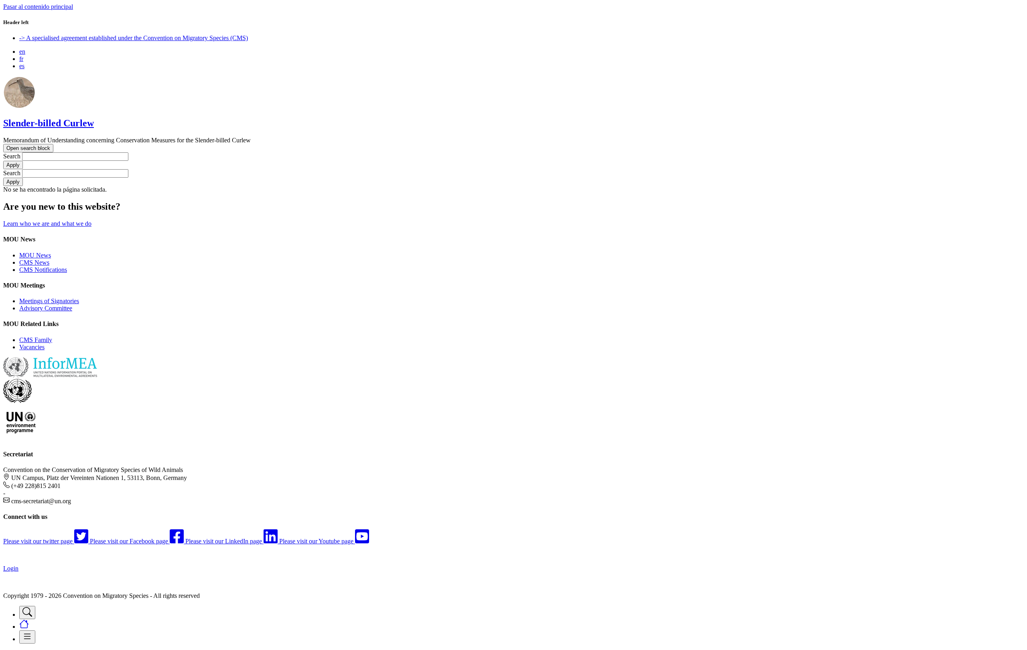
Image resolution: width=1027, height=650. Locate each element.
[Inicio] (19, 106)
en (22, 51)
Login (10, 568)
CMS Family (35, 339)
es (21, 66)
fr (21, 58)
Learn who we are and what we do (47, 223)
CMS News (34, 262)
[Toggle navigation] (27, 612)
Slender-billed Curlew (48, 123)
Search (11, 156)
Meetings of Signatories (49, 301)
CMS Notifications (43, 269)
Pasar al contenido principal (38, 6)
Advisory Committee (45, 308)
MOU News (35, 255)
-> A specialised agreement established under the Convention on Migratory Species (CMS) (133, 37)
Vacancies (32, 347)
